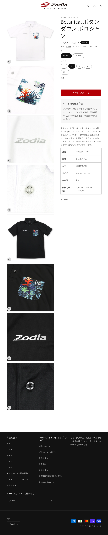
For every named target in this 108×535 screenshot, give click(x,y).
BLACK (79, 56)
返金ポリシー (44, 458)
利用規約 (42, 464)
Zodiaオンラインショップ (93, 526)
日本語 (12, 524)
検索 (8, 443)
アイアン (10, 455)
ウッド (9, 449)
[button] (8, 6)
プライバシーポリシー (48, 452)
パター (9, 467)
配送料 (68, 46)
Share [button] (66, 199)
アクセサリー (12, 485)
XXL (65, 72)
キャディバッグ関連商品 (17, 473)
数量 (62, 78)
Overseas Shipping (46, 482)
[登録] (51, 501)
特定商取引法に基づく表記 (50, 476)
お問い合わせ (44, 446)
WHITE (66, 56)
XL (88, 66)
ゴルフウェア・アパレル (17, 479)
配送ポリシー (44, 470)
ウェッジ (10, 461)
